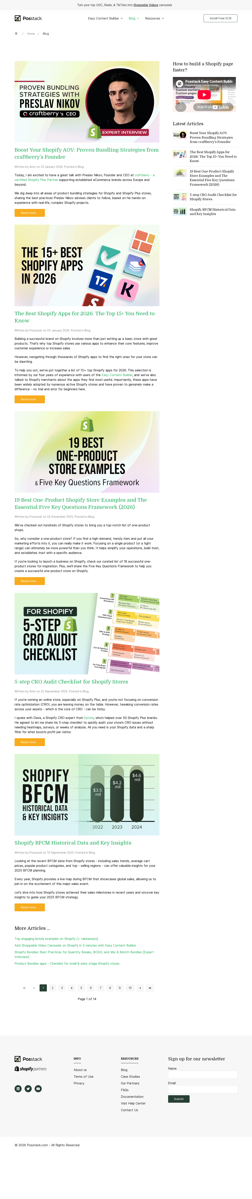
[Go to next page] (140, 988)
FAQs (125, 1090)
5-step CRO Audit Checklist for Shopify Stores (71, 682)
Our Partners (130, 1083)
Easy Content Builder (103, 18)
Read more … (30, 213)
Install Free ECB (220, 18)
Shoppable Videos (145, 5)
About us (80, 1070)
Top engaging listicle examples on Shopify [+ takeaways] (56, 939)
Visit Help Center (133, 1103)
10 (130, 987)
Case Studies (130, 1076)
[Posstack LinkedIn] (18, 1088)
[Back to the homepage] (28, 18)
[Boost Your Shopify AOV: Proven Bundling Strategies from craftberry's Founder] (87, 101)
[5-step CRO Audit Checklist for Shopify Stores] (87, 633)
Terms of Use (84, 1076)
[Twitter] (28, 1088)
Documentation (132, 1097)
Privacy (79, 1083)
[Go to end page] (150, 988)
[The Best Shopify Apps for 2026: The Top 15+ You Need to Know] (87, 265)
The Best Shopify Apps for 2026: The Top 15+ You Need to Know (213, 156)
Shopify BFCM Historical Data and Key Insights (73, 843)
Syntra (89, 718)
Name (172, 1068)
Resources (152, 18)
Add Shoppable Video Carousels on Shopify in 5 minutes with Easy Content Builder (75, 945)
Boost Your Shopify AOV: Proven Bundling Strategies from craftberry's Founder (211, 137)
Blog (132, 18)
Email (172, 1083)
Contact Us (129, 1110)
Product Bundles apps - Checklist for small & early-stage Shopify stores (67, 963)
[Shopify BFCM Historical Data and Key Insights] (87, 795)
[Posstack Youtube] (38, 1088)
